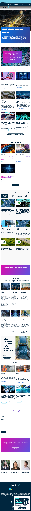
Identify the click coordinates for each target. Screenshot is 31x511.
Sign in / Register (9, 4)
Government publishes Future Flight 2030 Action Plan (7, 375)
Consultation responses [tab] (5, 196)
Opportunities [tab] (19, 196)
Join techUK (17, 4)
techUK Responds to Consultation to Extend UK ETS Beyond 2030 (22, 249)
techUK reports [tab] (26, 196)
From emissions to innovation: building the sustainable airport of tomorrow (7, 102)
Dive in (7, 357)
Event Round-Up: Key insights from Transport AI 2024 (23, 396)
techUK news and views (4, 109)
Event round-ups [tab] (12, 196)
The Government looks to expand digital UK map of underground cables (22, 375)
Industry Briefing (18, 161)
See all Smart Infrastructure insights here (15, 134)
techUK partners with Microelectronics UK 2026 (6, 83)
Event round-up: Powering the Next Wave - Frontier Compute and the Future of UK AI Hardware (23, 83)
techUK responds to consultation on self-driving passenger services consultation (22, 230)
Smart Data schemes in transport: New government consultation (22, 123)
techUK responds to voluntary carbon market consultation (7, 249)
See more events (15, 184)
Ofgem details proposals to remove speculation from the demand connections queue (8, 123)
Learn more (15, 448)
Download (15, 271)
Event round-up (19, 87)
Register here (12, 59)
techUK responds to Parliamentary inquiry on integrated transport (8, 230)
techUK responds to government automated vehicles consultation (7, 210)
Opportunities (3, 88)
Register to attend (22, 508)
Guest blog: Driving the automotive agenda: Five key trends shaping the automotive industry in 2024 (8, 396)
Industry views (4, 402)
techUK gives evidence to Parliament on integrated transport (23, 102)
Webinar (3, 161)
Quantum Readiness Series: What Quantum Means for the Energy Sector (7, 158)
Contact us (23, 4)
